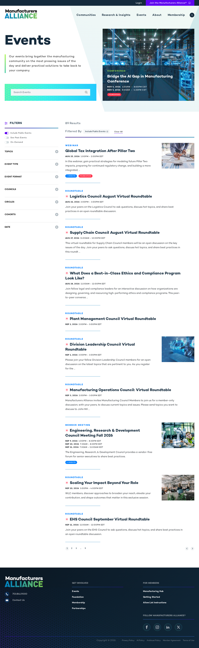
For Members (151, 583)
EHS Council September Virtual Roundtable (110, 520)
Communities (86, 15)
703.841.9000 (19, 594)
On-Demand (16, 142)
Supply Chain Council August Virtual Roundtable (115, 233)
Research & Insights (116, 15)
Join (168, 3)
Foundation (78, 597)
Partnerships (79, 608)
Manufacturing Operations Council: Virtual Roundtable (120, 390)
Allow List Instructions (154, 603)
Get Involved (80, 583)
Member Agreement (171, 641)
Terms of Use (188, 641)
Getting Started (151, 597)
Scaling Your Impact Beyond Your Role (104, 483)
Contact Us (18, 600)
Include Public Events (20, 133)
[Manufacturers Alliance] (21, 13)
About (156, 15)
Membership (176, 15)
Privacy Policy (128, 641)
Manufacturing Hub (153, 591)
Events (141, 15)
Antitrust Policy (154, 641)
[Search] (192, 15)
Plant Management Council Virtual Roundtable (113, 319)
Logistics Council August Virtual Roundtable (111, 197)
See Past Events (18, 138)
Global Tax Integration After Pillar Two (100, 151)
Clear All (118, 132)
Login (139, 3)
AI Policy (140, 641)
